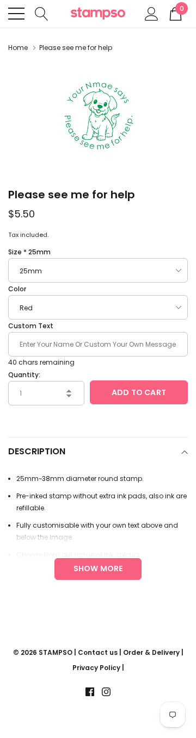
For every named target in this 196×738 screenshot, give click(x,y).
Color (17, 288)
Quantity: (24, 374)
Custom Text (30, 325)
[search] (41, 13)
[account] (151, 13)
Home (18, 47)
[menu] (16, 13)
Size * (29, 252)
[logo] (98, 14)
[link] (90, 692)
